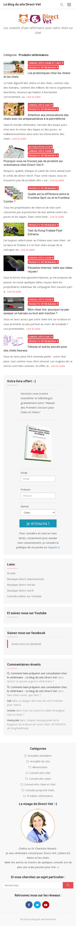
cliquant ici (54, 547)
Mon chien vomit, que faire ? (24, 695)
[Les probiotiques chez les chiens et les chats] (14, 68)
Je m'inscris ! (38, 523)
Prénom (25, 489)
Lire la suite (34, 96)
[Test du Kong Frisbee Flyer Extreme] (14, 229)
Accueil (11, 573)
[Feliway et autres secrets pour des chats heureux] (14, 340)
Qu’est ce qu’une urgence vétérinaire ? (30, 681)
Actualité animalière (40, 755)
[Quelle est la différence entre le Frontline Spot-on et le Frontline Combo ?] (14, 192)
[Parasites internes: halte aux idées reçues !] (14, 263)
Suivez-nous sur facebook (26, 633)
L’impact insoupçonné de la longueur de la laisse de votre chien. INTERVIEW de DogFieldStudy (36, 724)
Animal (24, 506)
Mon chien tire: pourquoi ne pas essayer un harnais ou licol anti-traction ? (36, 311)
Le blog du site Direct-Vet (22, 4)
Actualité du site (39, 146)
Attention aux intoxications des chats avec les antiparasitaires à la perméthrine (36, 116)
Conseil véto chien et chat (45, 63)
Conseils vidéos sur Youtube (24, 596)
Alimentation (39, 767)
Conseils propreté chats (39, 790)
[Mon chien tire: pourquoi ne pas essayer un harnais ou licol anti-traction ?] (14, 304)
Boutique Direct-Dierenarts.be (25, 579)
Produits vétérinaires (42, 67)
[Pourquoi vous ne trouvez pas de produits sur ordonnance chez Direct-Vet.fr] (14, 151)
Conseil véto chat (40, 105)
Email (24, 472)
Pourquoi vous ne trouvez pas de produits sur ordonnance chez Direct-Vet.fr (33, 163)
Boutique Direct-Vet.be (21, 584)
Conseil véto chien (40, 151)
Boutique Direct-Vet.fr (20, 590)
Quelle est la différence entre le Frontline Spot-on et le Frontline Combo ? (36, 197)
